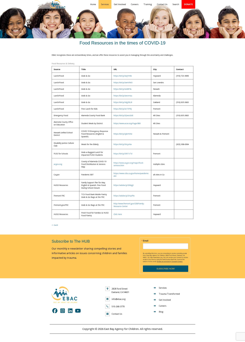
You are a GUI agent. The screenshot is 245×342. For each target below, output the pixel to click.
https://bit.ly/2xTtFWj (123, 109)
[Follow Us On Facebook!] (55, 310)
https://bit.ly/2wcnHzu (123, 95)
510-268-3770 (118, 306)
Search (176, 4)
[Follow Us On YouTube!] (78, 310)
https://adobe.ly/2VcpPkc (124, 195)
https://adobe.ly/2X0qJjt (124, 185)
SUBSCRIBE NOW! (166, 268)
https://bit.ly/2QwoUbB (123, 115)
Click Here (118, 214)
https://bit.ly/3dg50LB (123, 102)
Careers (134, 4)
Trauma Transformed (169, 293)
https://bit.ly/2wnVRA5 (123, 82)
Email (145, 241)
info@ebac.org (119, 299)
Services (105, 4)
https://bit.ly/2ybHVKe (123, 134)
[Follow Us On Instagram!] (62, 310)
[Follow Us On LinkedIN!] (70, 310)
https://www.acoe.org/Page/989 (127, 123)
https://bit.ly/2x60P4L (123, 89)
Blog (161, 311)
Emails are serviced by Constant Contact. (170, 261)
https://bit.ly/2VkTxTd (123, 153)
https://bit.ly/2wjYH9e (123, 76)
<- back (55, 225)
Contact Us (162, 4)
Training (148, 4)
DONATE (188, 4)
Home (93, 4)
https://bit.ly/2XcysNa (123, 144)
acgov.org (58, 164)
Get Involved (120, 4)
